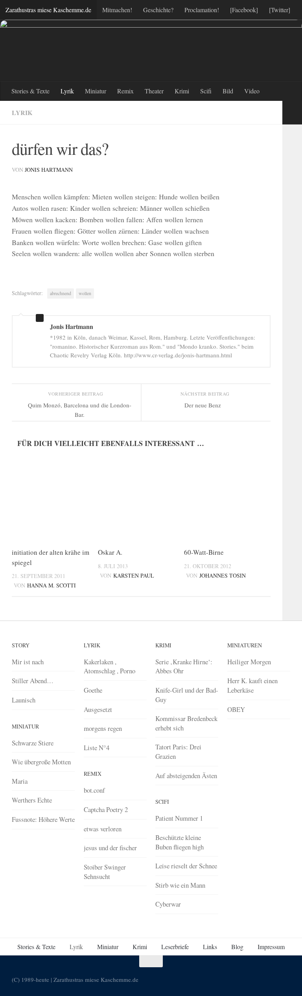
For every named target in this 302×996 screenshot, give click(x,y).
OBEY (236, 709)
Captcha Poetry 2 (106, 809)
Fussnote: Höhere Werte (43, 819)
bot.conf (94, 790)
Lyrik (67, 91)
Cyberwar (168, 904)
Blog (237, 946)
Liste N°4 (96, 747)
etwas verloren (103, 828)
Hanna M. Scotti (51, 585)
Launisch (23, 699)
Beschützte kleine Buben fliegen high (179, 842)
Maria (20, 781)
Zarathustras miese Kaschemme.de (48, 10)
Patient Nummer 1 (179, 818)
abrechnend (60, 293)
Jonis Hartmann (49, 169)
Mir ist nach (28, 661)
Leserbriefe (175, 946)
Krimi (182, 91)
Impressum (271, 946)
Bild (228, 91)
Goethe (93, 690)
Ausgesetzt (98, 709)
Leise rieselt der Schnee (186, 865)
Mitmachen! (117, 10)
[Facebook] (244, 10)
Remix (125, 91)
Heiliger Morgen (249, 661)
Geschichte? (158, 10)
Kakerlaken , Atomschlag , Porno (109, 666)
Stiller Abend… (32, 680)
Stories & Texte (30, 91)
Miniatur (95, 91)
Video (252, 91)
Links (210, 946)
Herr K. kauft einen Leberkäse (252, 685)
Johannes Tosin (222, 575)
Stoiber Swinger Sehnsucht (105, 871)
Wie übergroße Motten (41, 761)
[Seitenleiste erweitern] (292, 112)
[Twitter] (279, 10)
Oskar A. (110, 552)
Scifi (206, 91)
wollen (85, 293)
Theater (154, 91)
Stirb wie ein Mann (180, 885)
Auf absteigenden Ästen (186, 775)
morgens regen (103, 728)
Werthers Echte (32, 800)
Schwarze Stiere (32, 742)
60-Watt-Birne (204, 552)
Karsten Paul (133, 575)
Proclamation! (201, 10)
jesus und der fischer (110, 847)
